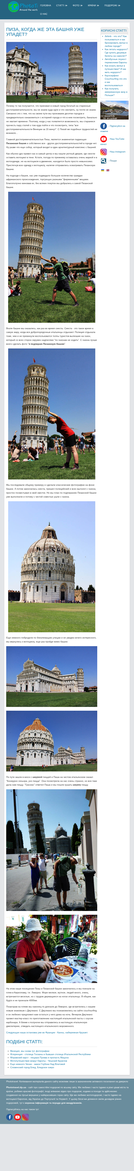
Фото (76, 5)
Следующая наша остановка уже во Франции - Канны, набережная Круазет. (47, 1032)
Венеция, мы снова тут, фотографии (29, 1051)
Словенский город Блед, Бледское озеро (32, 1067)
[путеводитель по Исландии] (114, 118)
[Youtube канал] (18, 1116)
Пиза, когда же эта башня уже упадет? (45, 32)
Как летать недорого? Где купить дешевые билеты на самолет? (116, 52)
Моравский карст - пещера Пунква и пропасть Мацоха (39, 1057)
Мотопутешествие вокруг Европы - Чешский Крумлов (38, 1060)
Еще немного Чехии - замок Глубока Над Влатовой (37, 1064)
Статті (60, 5)
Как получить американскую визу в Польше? (116, 91)
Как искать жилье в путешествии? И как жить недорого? (115, 69)
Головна (45, 5)
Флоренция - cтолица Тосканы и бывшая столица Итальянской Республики (50, 1054)
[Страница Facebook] (10, 1116)
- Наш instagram (117, 151)
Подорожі (110, 5)
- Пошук (112, 160)
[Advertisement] (67, 1147)
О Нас (43, 14)
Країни (92, 5)
